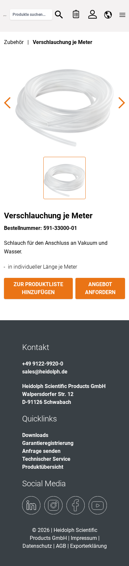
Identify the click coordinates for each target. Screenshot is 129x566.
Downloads (35, 435)
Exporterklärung (88, 546)
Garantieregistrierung (47, 443)
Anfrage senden (41, 451)
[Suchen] (59, 15)
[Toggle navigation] (122, 15)
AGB (61, 546)
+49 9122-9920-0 (42, 364)
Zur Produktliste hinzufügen (38, 288)
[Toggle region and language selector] (108, 15)
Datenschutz (37, 546)
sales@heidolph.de (44, 372)
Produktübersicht (42, 467)
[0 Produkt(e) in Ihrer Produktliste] (75, 14)
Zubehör (13, 42)
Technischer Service (46, 459)
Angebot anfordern (100, 288)
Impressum (84, 538)
